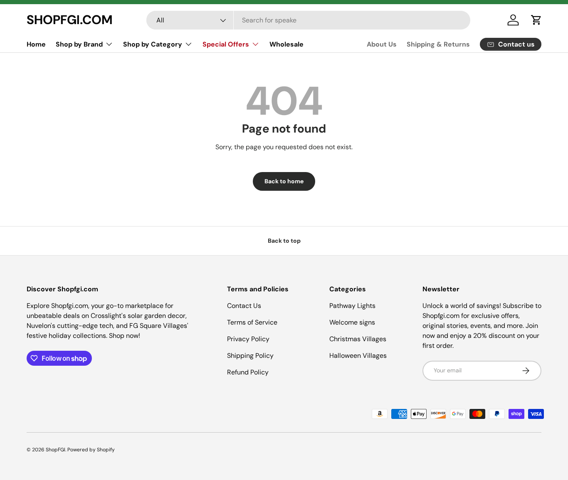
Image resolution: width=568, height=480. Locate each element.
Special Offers (226, 44)
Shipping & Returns (438, 44)
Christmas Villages (357, 339)
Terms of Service (252, 322)
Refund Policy (248, 372)
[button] (536, 20)
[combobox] (308, 20)
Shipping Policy (250, 355)
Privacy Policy (248, 339)
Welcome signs (352, 322)
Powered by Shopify (91, 449)
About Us (382, 44)
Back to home (284, 181)
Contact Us (244, 305)
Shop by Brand (79, 44)
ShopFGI (55, 449)
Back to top (284, 240)
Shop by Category (152, 44)
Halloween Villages (358, 355)
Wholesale (286, 44)
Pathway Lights (352, 305)
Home (36, 44)
